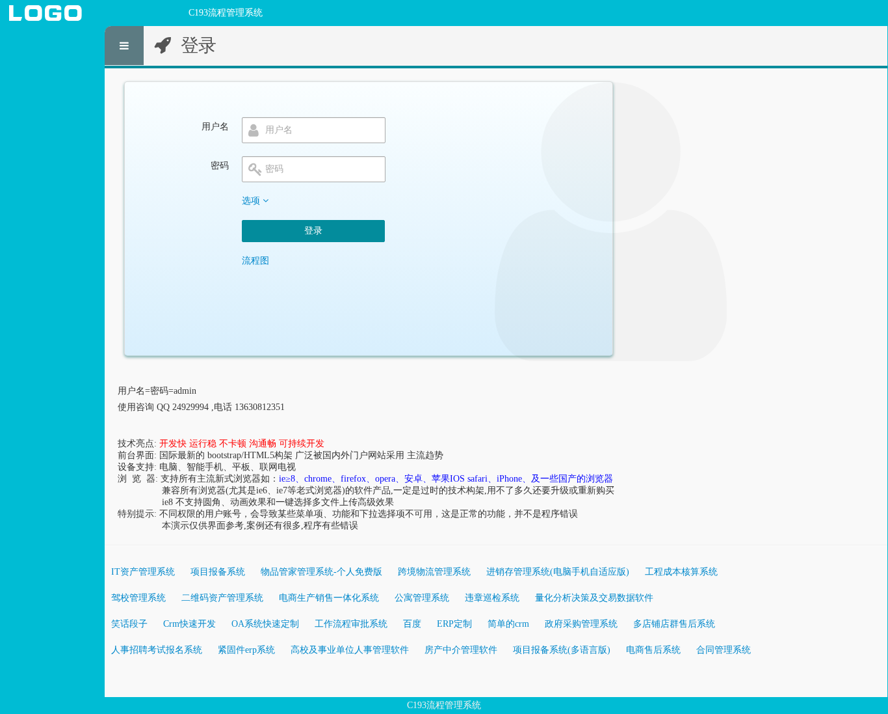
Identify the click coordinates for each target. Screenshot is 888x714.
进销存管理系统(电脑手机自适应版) (557, 572)
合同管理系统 (723, 650)
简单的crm (508, 624)
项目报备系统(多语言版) (561, 650)
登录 (313, 231)
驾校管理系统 (138, 598)
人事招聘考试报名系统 (156, 650)
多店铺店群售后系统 (674, 624)
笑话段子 (129, 624)
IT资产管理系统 (143, 572)
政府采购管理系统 (581, 624)
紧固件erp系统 (246, 650)
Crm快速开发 (189, 624)
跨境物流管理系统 (434, 572)
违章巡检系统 (492, 598)
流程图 (255, 261)
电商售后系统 (653, 650)
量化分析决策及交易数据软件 (594, 598)
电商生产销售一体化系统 (329, 598)
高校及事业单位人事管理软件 (350, 650)
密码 (220, 166)
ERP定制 (454, 624)
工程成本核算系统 (681, 572)
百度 (412, 624)
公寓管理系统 (422, 598)
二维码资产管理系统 (222, 598)
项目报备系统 (217, 572)
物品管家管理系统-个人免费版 (321, 572)
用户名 (215, 126)
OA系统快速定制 (265, 624)
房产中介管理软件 (460, 650)
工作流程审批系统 (351, 624)
